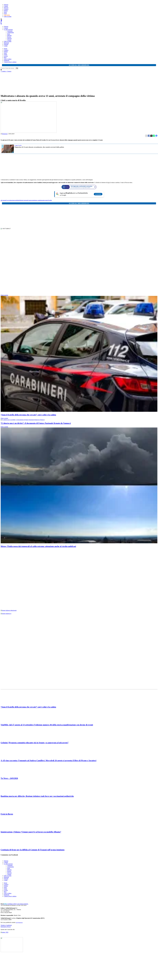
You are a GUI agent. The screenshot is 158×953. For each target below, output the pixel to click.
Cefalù (5, 46)
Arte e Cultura (7, 59)
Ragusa (9, 37)
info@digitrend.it (19, 922)
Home (5, 48)
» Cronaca (8, 71)
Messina (9, 35)
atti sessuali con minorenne (8, 200)
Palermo (6, 4)
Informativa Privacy (6, 926)
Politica (6, 10)
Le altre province (8, 29)
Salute (5, 54)
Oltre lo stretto (7, 16)
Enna (8, 34)
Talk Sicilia (7, 15)
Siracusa (6, 7)
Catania (6, 6)
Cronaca (6, 9)
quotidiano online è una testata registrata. (14, 904)
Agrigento (10, 31)
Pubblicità (6, 60)
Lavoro (6, 56)
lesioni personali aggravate (27, 200)
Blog (5, 57)
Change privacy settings (10, 62)
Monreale (6, 43)
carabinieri (17, 200)
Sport (5, 12)
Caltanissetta (10, 32)
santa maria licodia (47, 200)
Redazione (4, 133)
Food (5, 13)
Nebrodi (6, 44)
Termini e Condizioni (6, 925)
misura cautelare (38, 200)
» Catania (3, 71)
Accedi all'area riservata (79, 65)
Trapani (9, 40)
